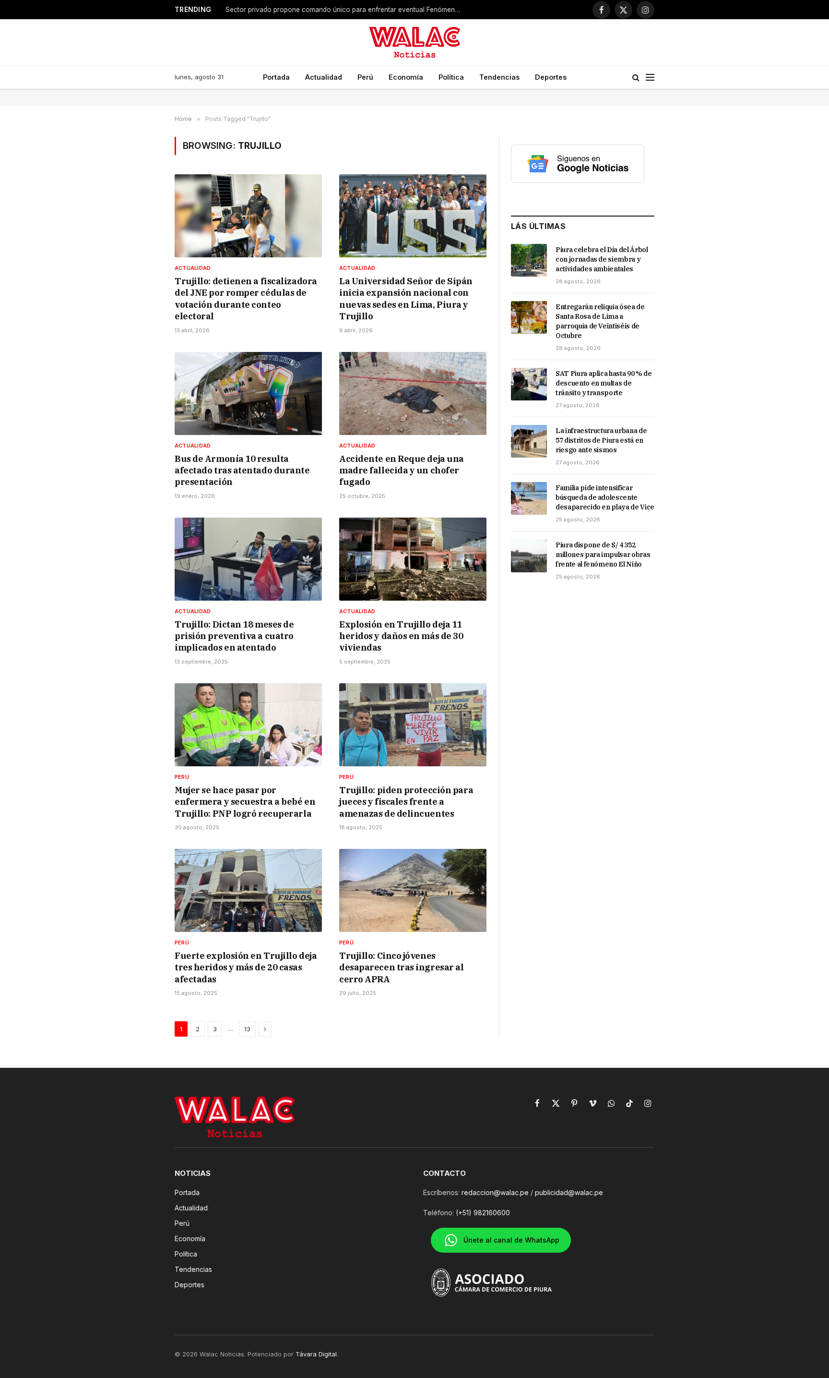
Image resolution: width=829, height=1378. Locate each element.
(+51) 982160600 (483, 1213)
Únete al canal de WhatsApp (511, 1240)
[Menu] (650, 77)
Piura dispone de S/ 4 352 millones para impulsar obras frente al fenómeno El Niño (603, 554)
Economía (406, 77)
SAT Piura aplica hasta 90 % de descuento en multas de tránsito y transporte (604, 383)
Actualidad (323, 77)
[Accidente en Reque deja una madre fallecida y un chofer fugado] (412, 393)
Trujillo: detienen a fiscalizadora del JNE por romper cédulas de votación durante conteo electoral (246, 299)
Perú (365, 77)
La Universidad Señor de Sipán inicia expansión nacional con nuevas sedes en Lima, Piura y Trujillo (406, 299)
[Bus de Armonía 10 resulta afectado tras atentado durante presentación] (248, 393)
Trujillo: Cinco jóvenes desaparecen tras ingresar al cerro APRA (401, 967)
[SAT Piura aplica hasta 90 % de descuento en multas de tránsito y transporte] (529, 384)
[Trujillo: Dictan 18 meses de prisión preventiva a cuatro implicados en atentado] (248, 559)
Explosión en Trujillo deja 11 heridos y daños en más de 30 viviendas (401, 636)
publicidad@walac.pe (569, 1192)
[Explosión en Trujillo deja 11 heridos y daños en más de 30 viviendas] (412, 559)
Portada (276, 77)
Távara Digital (316, 1354)
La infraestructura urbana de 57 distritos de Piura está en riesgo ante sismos (601, 440)
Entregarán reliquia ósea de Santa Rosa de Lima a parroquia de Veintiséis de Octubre (600, 321)
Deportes (551, 77)
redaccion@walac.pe (495, 1192)
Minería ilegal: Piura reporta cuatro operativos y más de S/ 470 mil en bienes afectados (345, 9)
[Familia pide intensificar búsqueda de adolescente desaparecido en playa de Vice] (529, 498)
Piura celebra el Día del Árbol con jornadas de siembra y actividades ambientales (602, 259)
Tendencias (499, 77)
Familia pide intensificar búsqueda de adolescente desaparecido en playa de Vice (605, 497)
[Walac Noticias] (414, 42)
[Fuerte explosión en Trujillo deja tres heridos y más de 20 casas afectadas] (248, 890)
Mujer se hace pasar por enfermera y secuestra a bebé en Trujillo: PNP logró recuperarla (245, 802)
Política (451, 77)
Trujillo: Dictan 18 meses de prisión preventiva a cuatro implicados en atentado (234, 636)
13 (247, 1029)
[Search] (635, 77)
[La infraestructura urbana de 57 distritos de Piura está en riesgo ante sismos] (529, 441)
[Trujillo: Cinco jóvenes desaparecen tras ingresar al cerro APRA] (412, 890)
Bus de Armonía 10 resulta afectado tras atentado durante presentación (242, 470)
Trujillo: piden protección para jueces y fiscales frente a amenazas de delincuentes (406, 802)
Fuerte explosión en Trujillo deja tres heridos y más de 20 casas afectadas (246, 967)
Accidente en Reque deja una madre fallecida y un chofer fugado (401, 470)
